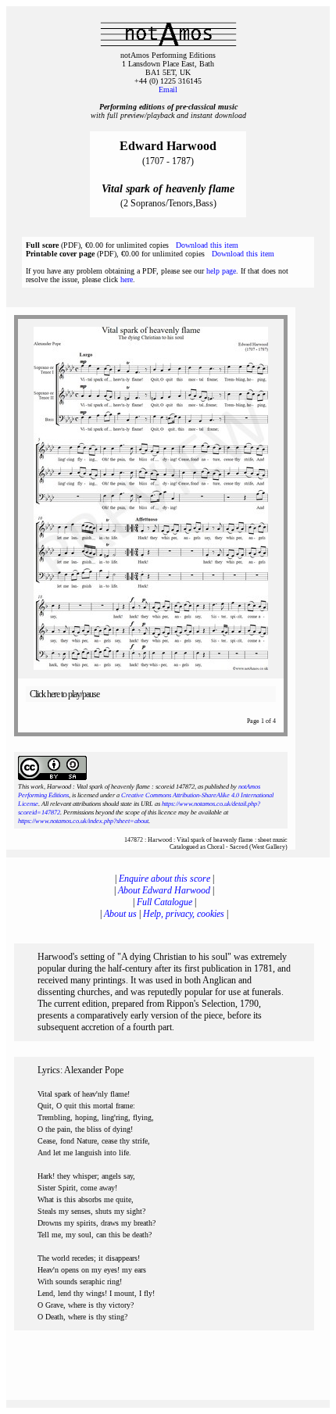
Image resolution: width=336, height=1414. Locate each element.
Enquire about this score (164, 878)
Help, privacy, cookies (183, 913)
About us (120, 913)
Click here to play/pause (64, 694)
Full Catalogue (164, 902)
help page (221, 271)
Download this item (207, 245)
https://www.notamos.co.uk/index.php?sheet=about (83, 821)
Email (168, 89)
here (126, 279)
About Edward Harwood (164, 890)
